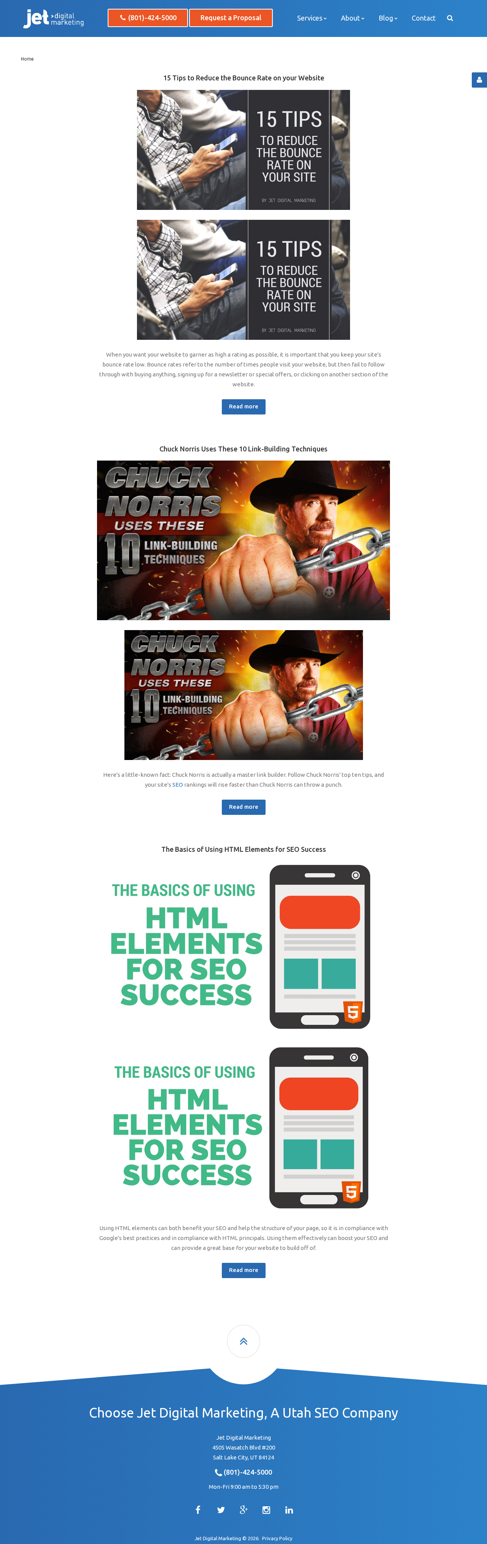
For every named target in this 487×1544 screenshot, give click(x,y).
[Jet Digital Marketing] (53, 18)
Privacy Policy (277, 1538)
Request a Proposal (231, 17)
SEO (177, 784)
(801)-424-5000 (152, 17)
